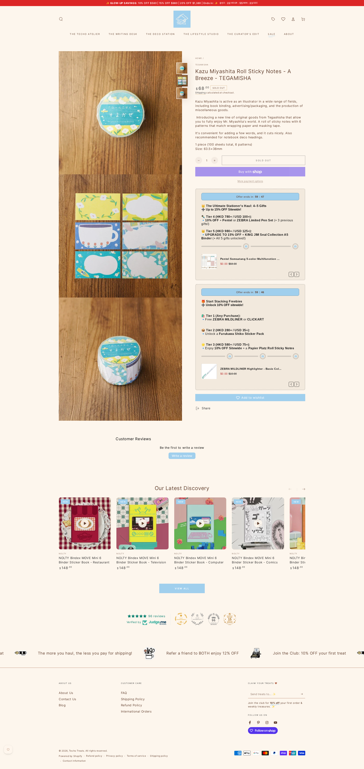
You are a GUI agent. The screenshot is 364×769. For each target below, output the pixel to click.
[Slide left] (293, 489)
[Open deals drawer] (273, 19)
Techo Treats (76, 750)
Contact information (74, 760)
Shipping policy (159, 755)
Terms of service (136, 755)
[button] (61, 19)
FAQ (124, 693)
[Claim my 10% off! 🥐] (303, 694)
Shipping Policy (133, 699)
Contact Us (67, 699)
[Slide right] (301, 489)
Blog (62, 705)
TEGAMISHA (202, 64)
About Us (66, 693)
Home (198, 58)
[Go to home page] (182, 19)
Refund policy (94, 755)
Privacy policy (114, 755)
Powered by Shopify (70, 756)
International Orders (136, 711)
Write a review (182, 456)
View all (182, 588)
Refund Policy (131, 705)
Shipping (200, 92)
